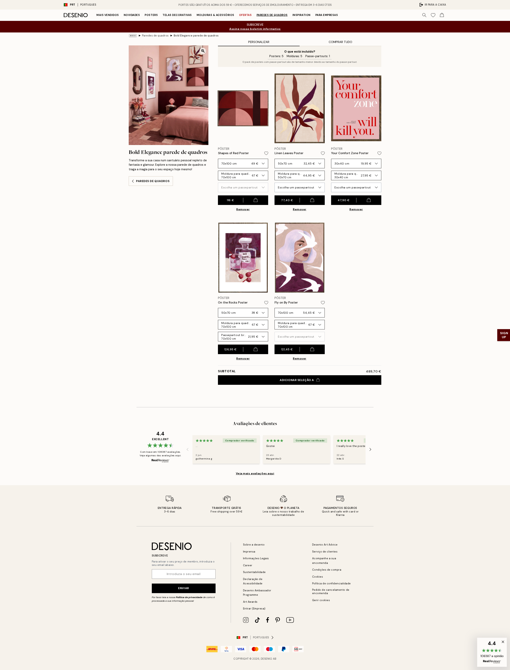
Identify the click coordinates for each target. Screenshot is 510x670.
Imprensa (249, 551)
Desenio (266, 658)
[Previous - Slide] (187, 449)
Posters (151, 15)
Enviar (183, 588)
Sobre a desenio (254, 544)
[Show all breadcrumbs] (133, 36)
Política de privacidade (189, 597)
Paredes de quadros (272, 15)
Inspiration (301, 15)
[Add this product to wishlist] (266, 153)
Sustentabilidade (254, 572)
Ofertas (245, 15)
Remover (243, 209)
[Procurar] (424, 15)
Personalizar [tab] (258, 42)
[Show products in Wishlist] (433, 15)
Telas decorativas (177, 15)
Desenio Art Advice (325, 544)
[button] (492, 652)
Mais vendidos (107, 15)
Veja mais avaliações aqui (255, 473)
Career (247, 565)
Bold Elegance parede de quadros (196, 35)
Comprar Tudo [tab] (340, 42)
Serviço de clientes (325, 551)
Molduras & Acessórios (215, 15)
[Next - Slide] (370, 449)
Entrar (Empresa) (254, 608)
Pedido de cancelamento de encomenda (330, 591)
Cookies (317, 576)
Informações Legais (256, 558)
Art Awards (250, 601)
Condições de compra (326, 569)
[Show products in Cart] (441, 15)
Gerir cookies (321, 600)
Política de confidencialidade (331, 583)
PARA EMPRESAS (326, 15)
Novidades (132, 15)
